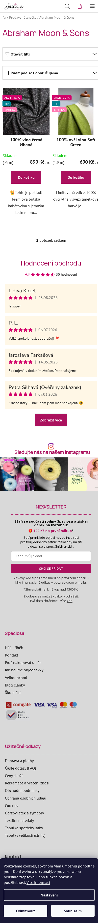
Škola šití (13, 692)
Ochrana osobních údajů (25, 798)
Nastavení (49, 895)
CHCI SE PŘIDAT (51, 568)
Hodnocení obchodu (51, 263)
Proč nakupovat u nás (23, 662)
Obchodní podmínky (22, 790)
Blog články (15, 685)
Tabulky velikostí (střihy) (25, 835)
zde (70, 600)
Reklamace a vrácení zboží (27, 782)
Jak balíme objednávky (24, 669)
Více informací (38, 882)
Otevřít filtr (20, 54)
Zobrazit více (51, 419)
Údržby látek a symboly (24, 812)
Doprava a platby (19, 760)
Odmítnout (25, 910)
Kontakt (11, 655)
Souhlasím (73, 910)
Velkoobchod (16, 677)
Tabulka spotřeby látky (24, 827)
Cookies (11, 805)
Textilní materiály (19, 820)
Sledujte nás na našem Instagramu (52, 452)
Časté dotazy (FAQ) (20, 768)
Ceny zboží (14, 775)
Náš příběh (14, 647)
